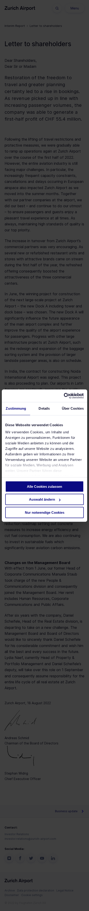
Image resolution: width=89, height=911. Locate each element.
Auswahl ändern (42, 499)
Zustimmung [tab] (16, 408)
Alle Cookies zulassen (44, 486)
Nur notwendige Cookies (44, 512)
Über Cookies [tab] (73, 408)
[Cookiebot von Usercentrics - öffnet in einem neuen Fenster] (64, 396)
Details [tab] (44, 408)
